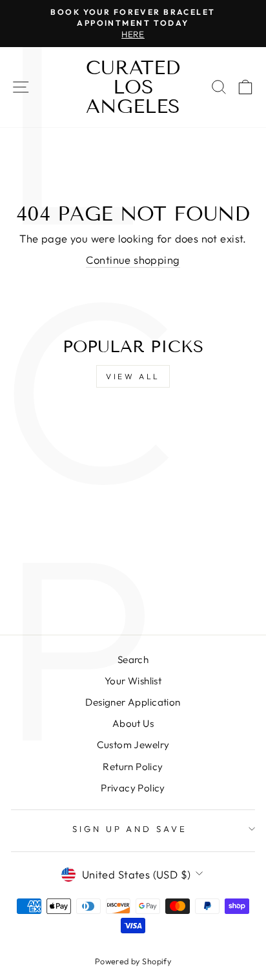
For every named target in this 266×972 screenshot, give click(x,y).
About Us (133, 723)
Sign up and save (130, 829)
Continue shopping (132, 259)
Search (133, 659)
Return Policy (133, 766)
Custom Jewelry (133, 745)
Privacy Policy (133, 788)
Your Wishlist (133, 681)
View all (133, 376)
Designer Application (132, 702)
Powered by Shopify (133, 961)
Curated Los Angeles (133, 87)
